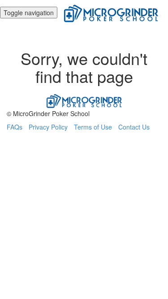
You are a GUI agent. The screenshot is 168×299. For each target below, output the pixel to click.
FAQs (14, 126)
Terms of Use (93, 126)
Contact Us (134, 126)
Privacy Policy (48, 126)
